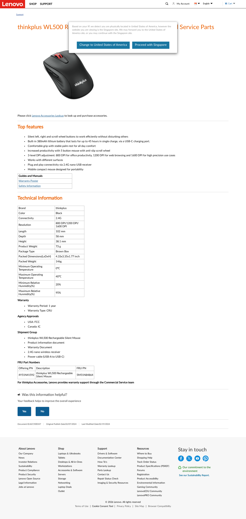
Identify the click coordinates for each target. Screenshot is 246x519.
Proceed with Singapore (151, 44)
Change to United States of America (103, 44)
